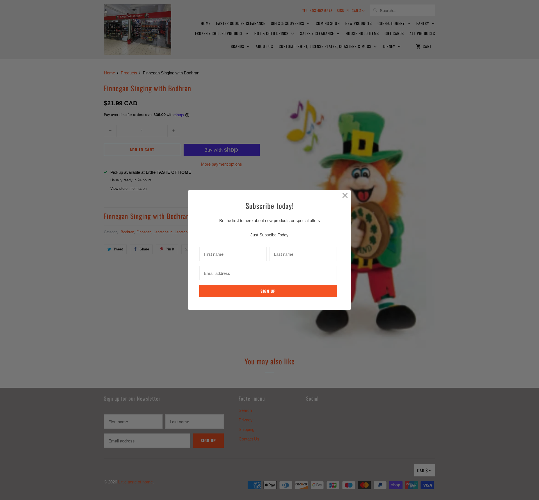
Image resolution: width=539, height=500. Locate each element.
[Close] (345, 196)
